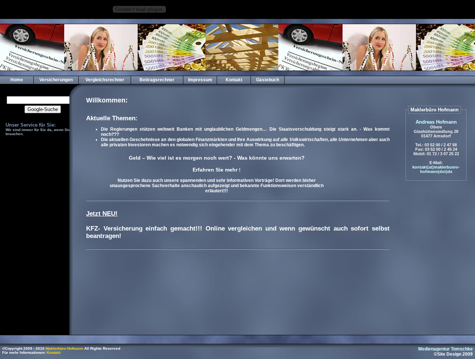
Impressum (200, 79)
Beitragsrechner (157, 79)
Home (16, 79)
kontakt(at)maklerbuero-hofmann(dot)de (436, 169)
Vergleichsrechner (104, 79)
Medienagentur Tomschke (445, 349)
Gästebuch (267, 79)
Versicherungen (56, 79)
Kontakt (234, 79)
